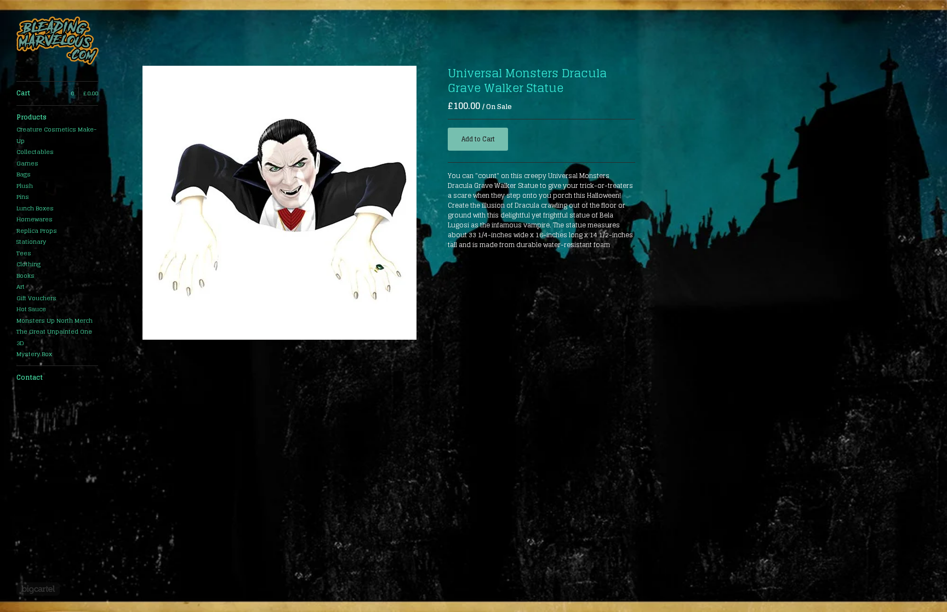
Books (25, 275)
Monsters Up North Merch (54, 320)
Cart (57, 93)
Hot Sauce (31, 309)
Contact (29, 377)
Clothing (28, 264)
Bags (23, 174)
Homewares (34, 219)
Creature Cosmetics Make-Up (56, 135)
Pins (22, 196)
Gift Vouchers (36, 298)
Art (20, 286)
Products (31, 117)
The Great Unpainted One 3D (54, 337)
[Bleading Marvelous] (57, 40)
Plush (24, 185)
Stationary (31, 241)
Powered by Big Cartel (38, 589)
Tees (23, 253)
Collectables (35, 151)
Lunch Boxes (35, 208)
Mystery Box (34, 353)
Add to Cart (478, 139)
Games (27, 163)
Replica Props (36, 230)
